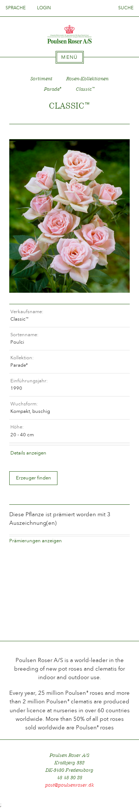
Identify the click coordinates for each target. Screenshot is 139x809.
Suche (125, 7)
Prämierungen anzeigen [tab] (35, 540)
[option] (69, 215)
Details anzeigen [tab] (28, 453)
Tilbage (24, 131)
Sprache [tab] (16, 7)
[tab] (70, 57)
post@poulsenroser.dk (69, 785)
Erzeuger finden (33, 478)
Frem (115, 131)
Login (44, 7)
